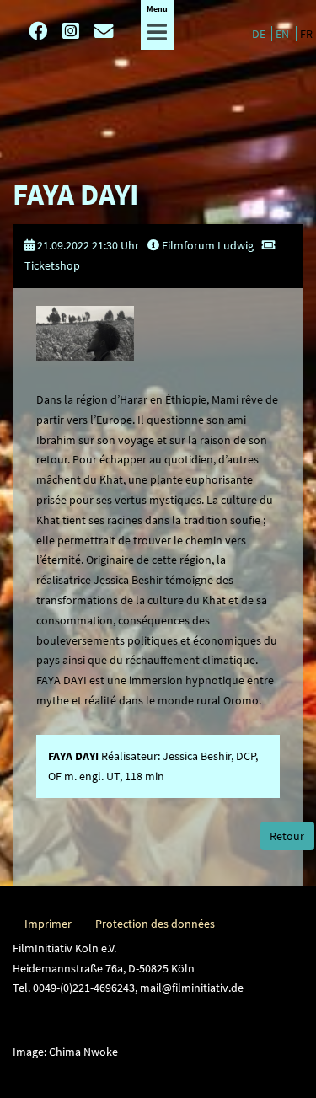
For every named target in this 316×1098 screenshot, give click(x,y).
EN (284, 33)
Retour (287, 836)
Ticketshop (52, 265)
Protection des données (155, 923)
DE (260, 33)
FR (306, 33)
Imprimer (48, 923)
